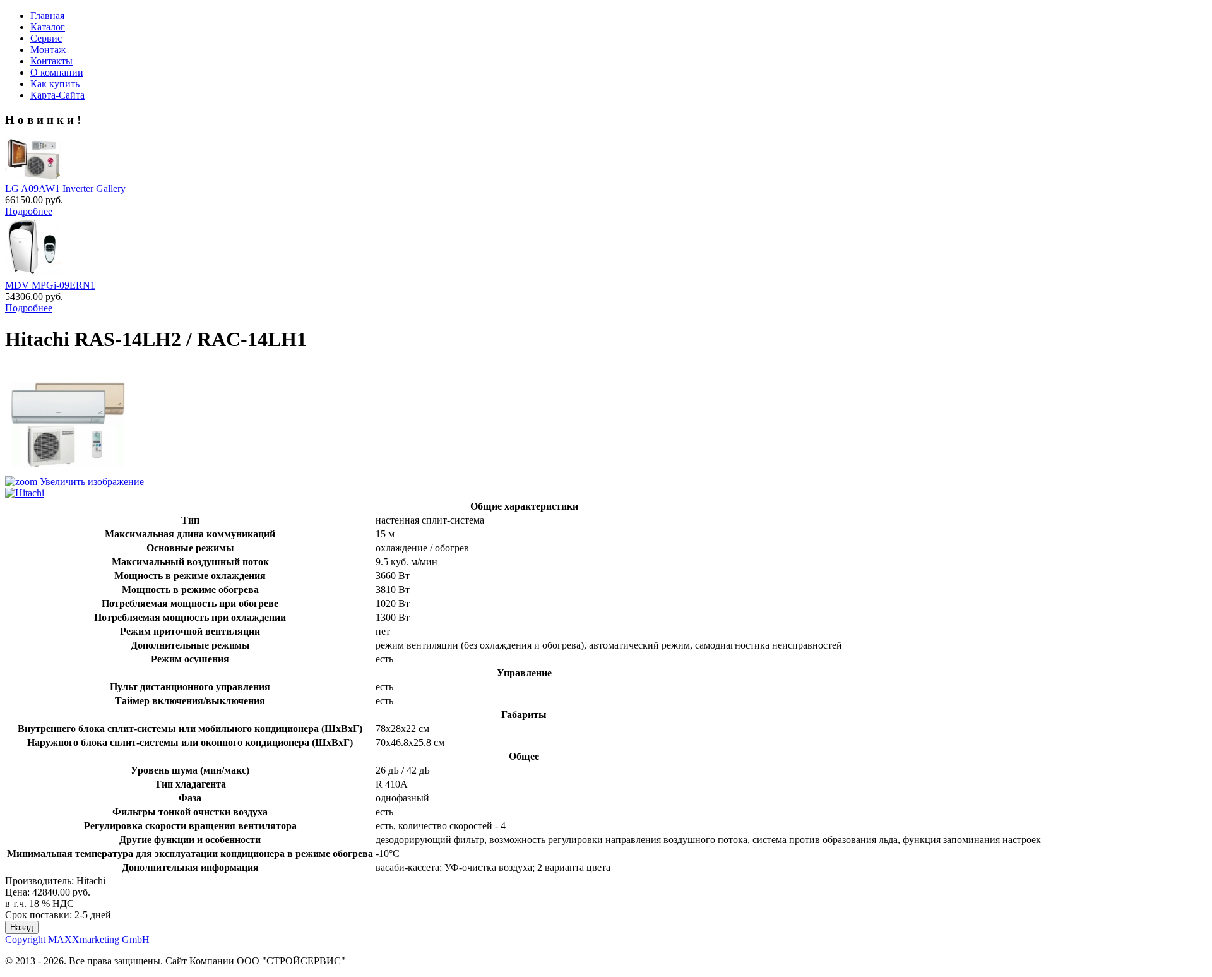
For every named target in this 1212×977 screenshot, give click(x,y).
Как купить (55, 83)
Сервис (46, 38)
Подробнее (28, 211)
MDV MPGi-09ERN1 (50, 285)
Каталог (47, 26)
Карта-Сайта (57, 95)
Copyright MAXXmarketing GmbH (77, 939)
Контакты (51, 61)
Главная (47, 15)
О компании (56, 72)
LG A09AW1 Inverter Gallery (65, 188)
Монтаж (48, 49)
